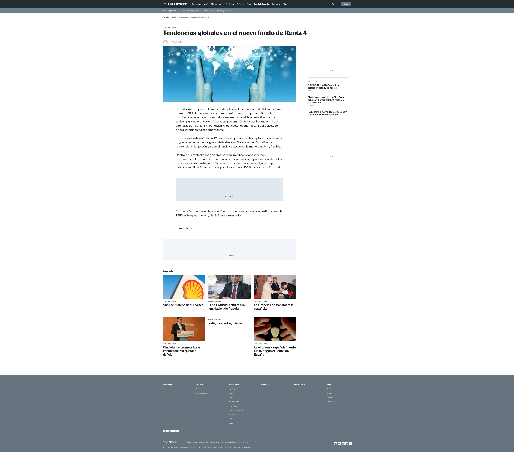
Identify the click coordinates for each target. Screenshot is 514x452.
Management (234, 384)
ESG (230, 397)
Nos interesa (195, 447)
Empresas (167, 384)
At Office (330, 389)
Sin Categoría (170, 28)
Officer (346, 4)
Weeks (329, 393)
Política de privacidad (232, 447)
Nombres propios (169, 11)
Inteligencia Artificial (236, 410)
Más (329, 384)
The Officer (170, 442)
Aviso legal (218, 447)
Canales (330, 397)
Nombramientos (202, 393)
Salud (231, 423)
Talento (231, 414)
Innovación (233, 406)
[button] (164, 4)
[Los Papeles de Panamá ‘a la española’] (275, 287)
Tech (230, 419)
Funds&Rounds (171, 431)
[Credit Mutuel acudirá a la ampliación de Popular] (229, 287)
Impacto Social (234, 402)
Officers (199, 384)
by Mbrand (246, 447)
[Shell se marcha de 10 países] (184, 287)
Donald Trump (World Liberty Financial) (217, 11)
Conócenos (184, 447)
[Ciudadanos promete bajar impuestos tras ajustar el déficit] (184, 329)
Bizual (231, 393)
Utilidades (330, 402)
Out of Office (299, 384)
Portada (166, 17)
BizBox (198, 389)
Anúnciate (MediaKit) (170, 447)
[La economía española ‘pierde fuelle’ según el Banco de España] (275, 329)
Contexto (265, 384)
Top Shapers (233, 389)
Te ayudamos (207, 447)
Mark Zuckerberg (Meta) (190, 11)
